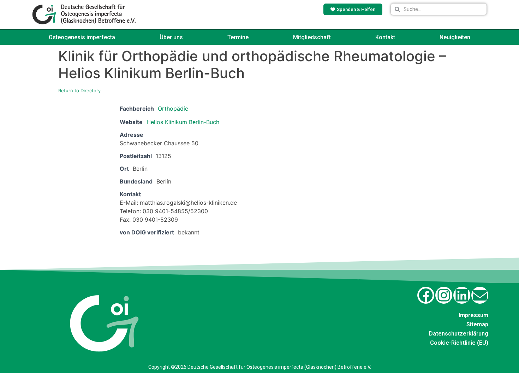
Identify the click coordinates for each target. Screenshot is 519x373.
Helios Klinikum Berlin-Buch (183, 122)
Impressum (473, 315)
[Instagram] (443, 295)
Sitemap (477, 324)
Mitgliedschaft (312, 37)
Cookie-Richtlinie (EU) (459, 342)
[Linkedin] (461, 295)
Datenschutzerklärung (458, 333)
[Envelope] (479, 295)
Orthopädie (173, 108)
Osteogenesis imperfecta (82, 37)
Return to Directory (79, 90)
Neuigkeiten (455, 37)
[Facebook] (425, 295)
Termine (238, 37)
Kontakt (385, 37)
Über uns (171, 37)
